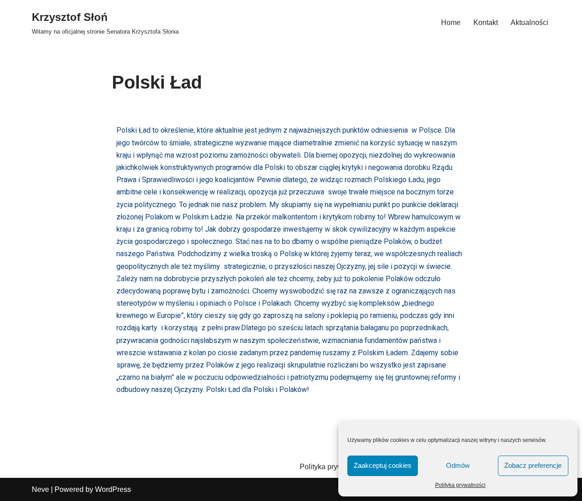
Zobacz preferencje (533, 465)
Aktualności (529, 22)
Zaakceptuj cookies (382, 465)
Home (451, 22)
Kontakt (485, 22)
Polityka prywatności (460, 485)
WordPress (113, 489)
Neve (40, 489)
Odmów (458, 465)
